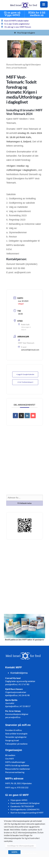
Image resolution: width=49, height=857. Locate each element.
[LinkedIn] (27, 415)
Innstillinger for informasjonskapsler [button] (20, 846)
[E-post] (33, 415)
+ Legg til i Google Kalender (25, 374)
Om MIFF (9, 758)
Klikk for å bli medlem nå (36, 14)
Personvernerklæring (14, 772)
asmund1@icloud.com (30, 350)
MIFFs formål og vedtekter (17, 765)
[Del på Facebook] (15, 415)
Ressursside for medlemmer (17, 769)
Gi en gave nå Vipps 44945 (12, 14)
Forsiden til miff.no (13, 730)
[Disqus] (24, 576)
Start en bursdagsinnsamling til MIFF (27, 812)
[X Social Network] (21, 415)
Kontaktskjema (19, 672)
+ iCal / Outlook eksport (25, 382)
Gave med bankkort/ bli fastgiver (25, 803)
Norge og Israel (12, 740)
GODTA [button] (14, 852)
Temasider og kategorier (16, 737)
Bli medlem (10, 755)
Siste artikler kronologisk (16, 733)
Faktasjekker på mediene (16, 743)
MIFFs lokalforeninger (15, 762)
